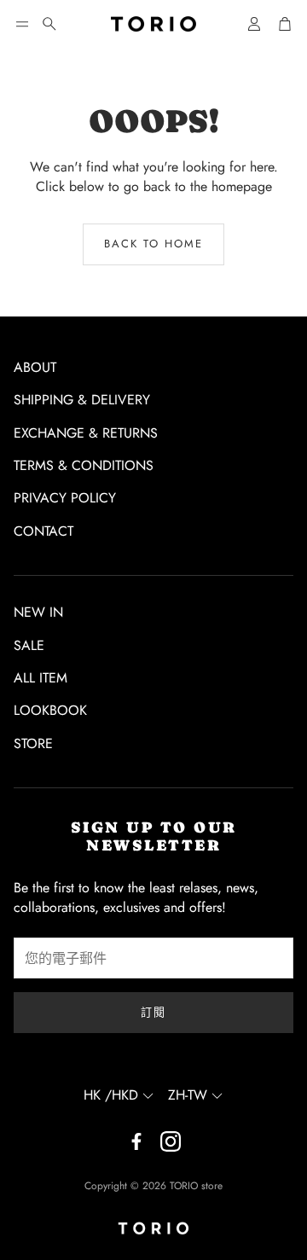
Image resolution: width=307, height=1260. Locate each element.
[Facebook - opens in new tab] (136, 1141)
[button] (22, 24)
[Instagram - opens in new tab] (170, 1141)
